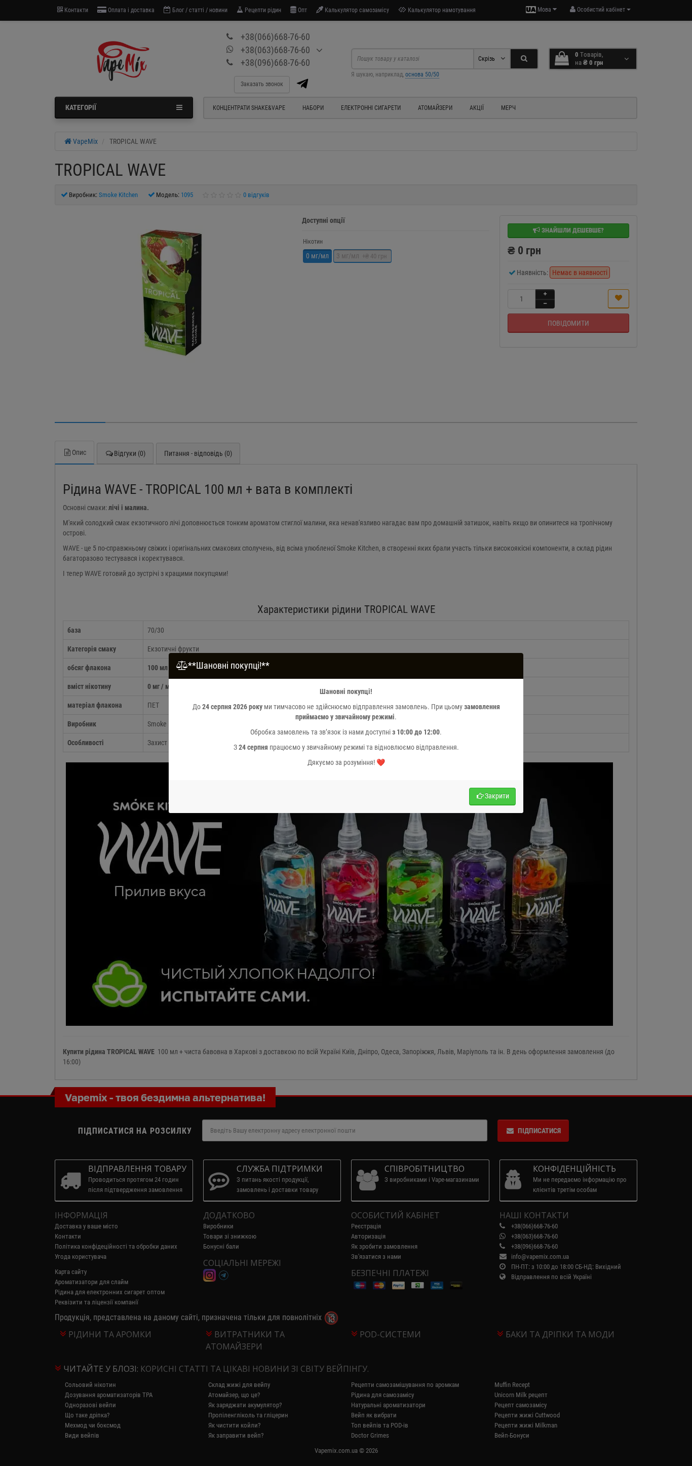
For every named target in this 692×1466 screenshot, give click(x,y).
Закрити (497, 796)
